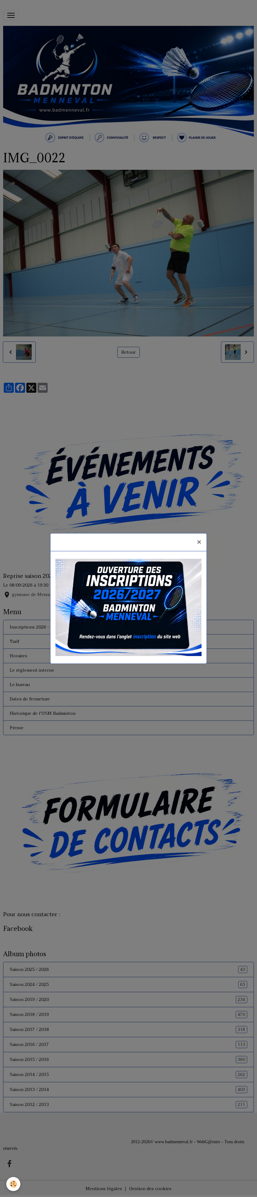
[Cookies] (13, 1184)
